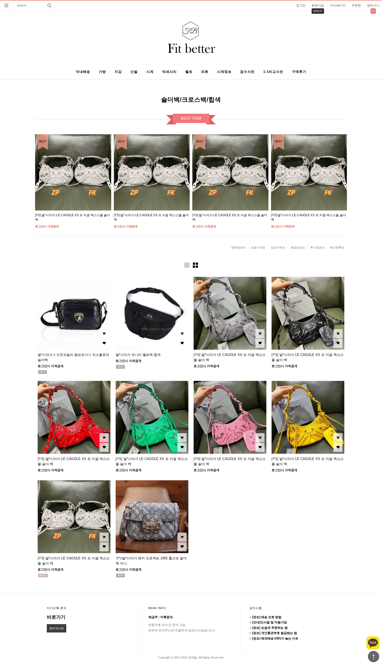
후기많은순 (317, 247)
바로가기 (56, 617)
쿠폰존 (356, 5)
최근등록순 (337, 247)
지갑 (118, 72)
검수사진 (247, 72)
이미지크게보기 (187, 265)
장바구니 (373, 5)
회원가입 (318, 5)
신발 (134, 72)
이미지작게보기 (195, 265)
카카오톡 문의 (57, 608)
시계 (150, 72)
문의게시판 (56, 628)
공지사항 (255, 608)
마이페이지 (338, 5)
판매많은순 (238, 247)
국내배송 (83, 72)
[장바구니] (104, 333)
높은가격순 (278, 247)
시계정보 (224, 72)
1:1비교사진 (273, 72)
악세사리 (169, 72)
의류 (204, 72)
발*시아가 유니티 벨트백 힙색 (138, 355)
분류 (6, 5)
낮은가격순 (258, 247)
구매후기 (299, 72)
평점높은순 (298, 247)
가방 (102, 72)
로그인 (301, 5)
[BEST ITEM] (73, 172)
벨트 (189, 72)
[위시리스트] (104, 343)
